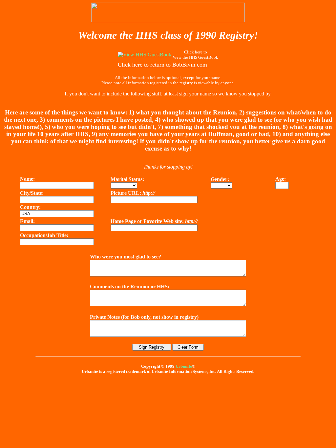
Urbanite (184, 366)
